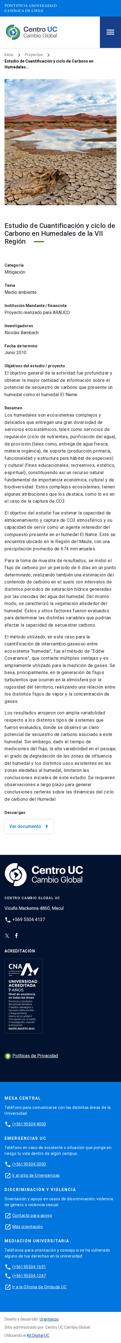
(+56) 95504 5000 (29, 1164)
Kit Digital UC (38, 1335)
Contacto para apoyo (32, 1215)
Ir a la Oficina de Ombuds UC (39, 1287)
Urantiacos (49, 1319)
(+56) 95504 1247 (29, 1276)
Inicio (9, 54)
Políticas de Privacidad (32, 1055)
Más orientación (27, 1226)
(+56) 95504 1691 (29, 1266)
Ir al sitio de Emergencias (36, 1175)
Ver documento (29, 826)
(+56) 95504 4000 (29, 1124)
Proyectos (34, 54)
